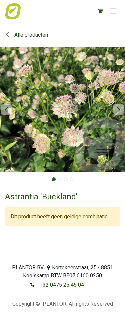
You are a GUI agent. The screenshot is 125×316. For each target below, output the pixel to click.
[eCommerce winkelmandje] (100, 11)
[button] (6, 109)
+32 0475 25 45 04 (62, 285)
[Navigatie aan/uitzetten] (113, 11)
